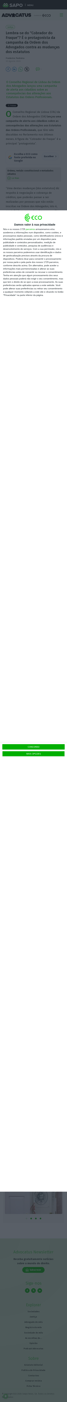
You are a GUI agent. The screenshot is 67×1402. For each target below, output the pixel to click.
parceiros (30, 229)
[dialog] (33, 701)
